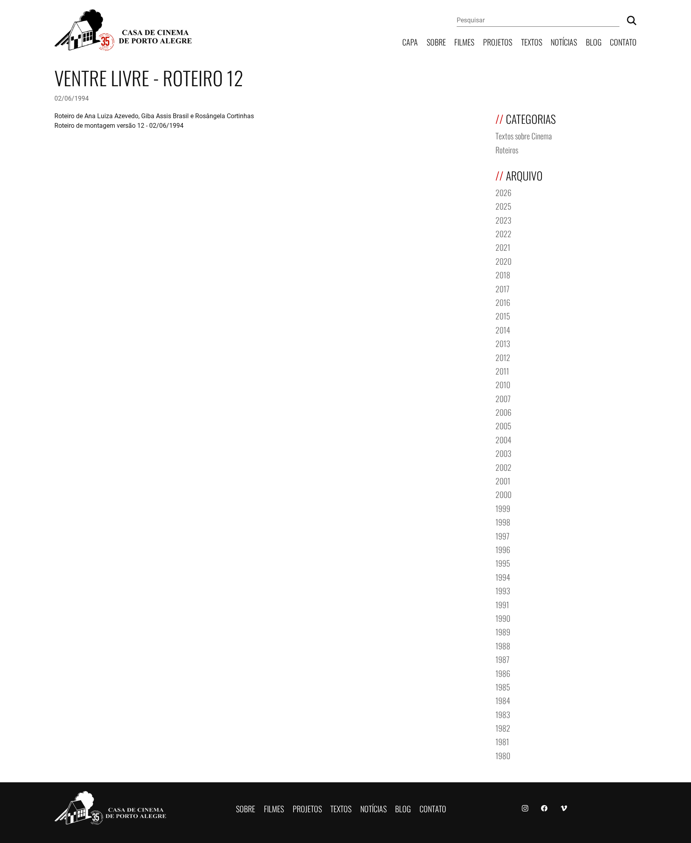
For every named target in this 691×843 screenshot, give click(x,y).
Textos (531, 41)
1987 (502, 659)
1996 (502, 549)
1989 (502, 631)
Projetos (497, 41)
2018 (502, 274)
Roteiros (506, 149)
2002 (503, 466)
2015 (502, 315)
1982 (502, 727)
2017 (502, 288)
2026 (503, 192)
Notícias (564, 41)
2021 (502, 246)
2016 (502, 302)
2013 (502, 343)
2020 (503, 260)
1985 (502, 686)
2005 (503, 425)
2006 (503, 411)
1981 (502, 741)
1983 (502, 714)
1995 (502, 562)
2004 (503, 439)
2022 (503, 233)
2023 (503, 219)
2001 (502, 480)
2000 (503, 494)
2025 (503, 205)
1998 (502, 521)
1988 (502, 645)
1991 (502, 604)
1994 (502, 576)
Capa (410, 41)
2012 (502, 357)
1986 (502, 672)
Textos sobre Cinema (523, 135)
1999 (502, 508)
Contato (623, 41)
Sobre (436, 41)
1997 (502, 535)
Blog (593, 41)
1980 (502, 755)
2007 (503, 398)
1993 (502, 590)
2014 (502, 329)
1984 (502, 700)
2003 (503, 452)
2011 (502, 370)
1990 (502, 617)
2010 (502, 384)
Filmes (464, 41)
